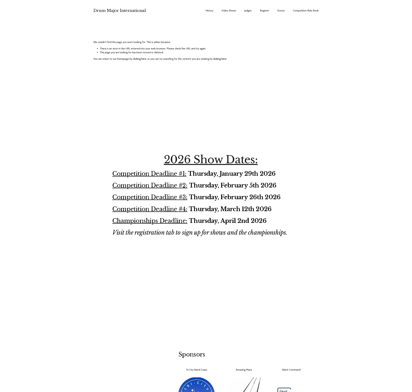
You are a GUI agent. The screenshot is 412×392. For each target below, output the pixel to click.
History (209, 10)
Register (264, 10)
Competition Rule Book (306, 10)
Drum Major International (119, 10)
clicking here (139, 58)
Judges (248, 10)
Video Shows (229, 10)
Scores (281, 10)
